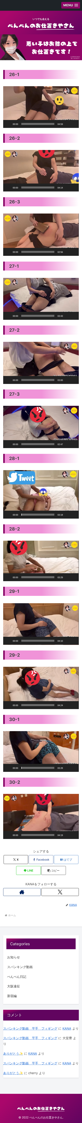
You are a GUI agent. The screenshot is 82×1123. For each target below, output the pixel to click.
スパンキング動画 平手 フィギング (30, 1028)
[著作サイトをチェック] (22, 892)
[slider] (37, 124)
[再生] (8, 124)
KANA (66, 1028)
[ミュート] (67, 124)
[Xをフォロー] (60, 892)
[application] (41, 107)
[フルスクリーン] (74, 124)
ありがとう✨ (13, 1053)
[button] (41, 107)
